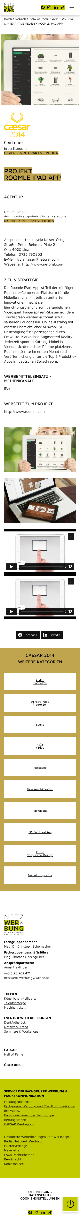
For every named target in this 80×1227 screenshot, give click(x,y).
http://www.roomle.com (24, 411)
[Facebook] (43, 7)
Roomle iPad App (50, 23)
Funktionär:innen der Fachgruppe (29, 1115)
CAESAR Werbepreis (19, 1124)
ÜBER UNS (12, 1065)
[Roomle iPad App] (40, 449)
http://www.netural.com (42, 264)
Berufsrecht (12, 1159)
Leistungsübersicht (18, 1101)
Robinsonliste (14, 1164)
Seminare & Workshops (21, 1031)
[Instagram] (49, 7)
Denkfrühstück (15, 1022)
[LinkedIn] (56, 7)
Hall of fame (39, 18)
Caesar (20, 18)
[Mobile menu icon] (72, 7)
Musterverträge (15, 1146)
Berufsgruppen (15, 1119)
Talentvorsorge (15, 1003)
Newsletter (12, 1150)
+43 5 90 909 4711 (18, 973)
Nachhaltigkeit (15, 1007)
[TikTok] (63, 7)
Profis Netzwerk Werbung (23, 1141)
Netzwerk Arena (16, 1027)
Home (8, 18)
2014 (55, 18)
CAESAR (10, 1050)
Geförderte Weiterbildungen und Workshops (37, 1136)
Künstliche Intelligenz (20, 998)
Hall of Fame (13, 1054)
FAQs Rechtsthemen (19, 1155)
